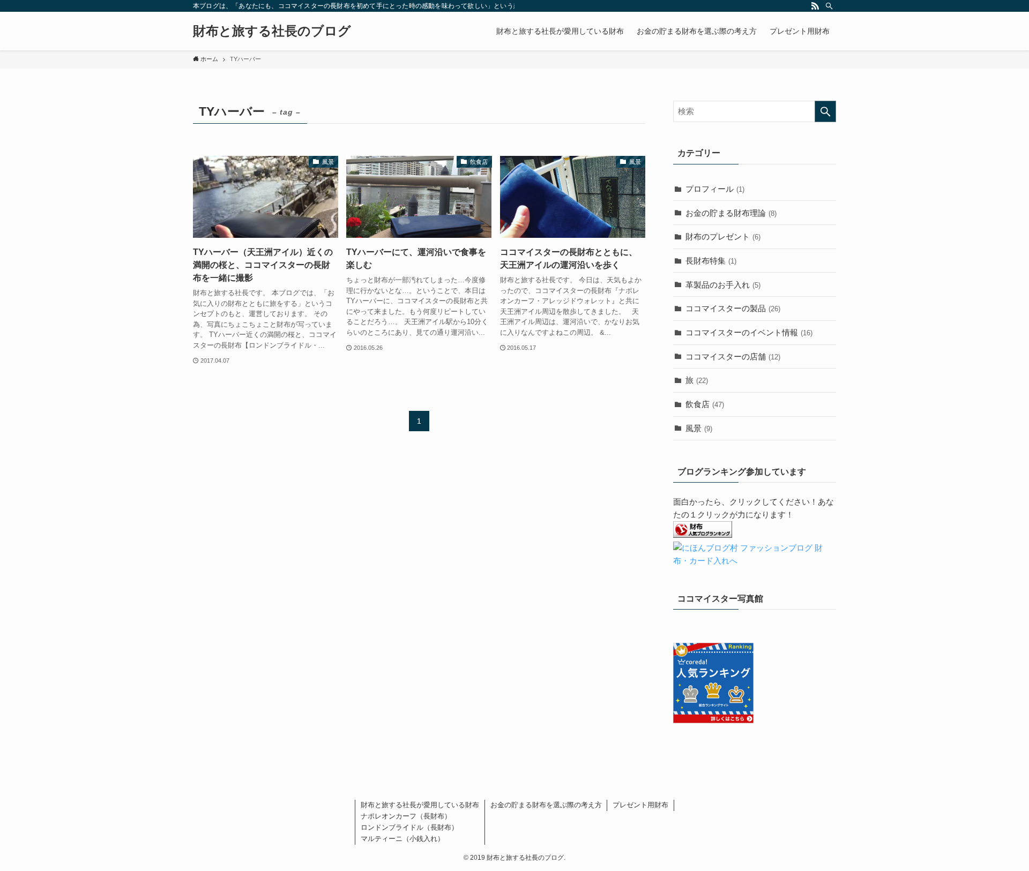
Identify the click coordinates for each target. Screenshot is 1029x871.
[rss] (815, 6)
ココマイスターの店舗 (732, 356)
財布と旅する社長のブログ (272, 31)
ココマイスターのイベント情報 (748, 332)
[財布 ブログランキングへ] (702, 534)
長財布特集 (710, 260)
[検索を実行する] (825, 111)
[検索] (829, 6)
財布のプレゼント (722, 236)
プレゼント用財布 (640, 805)
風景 (698, 428)
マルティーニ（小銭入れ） (402, 839)
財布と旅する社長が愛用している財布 (420, 805)
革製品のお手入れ (722, 284)
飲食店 (704, 404)
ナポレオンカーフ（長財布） (406, 816)
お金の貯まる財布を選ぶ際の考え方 (546, 805)
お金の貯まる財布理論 (731, 212)
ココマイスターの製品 (732, 308)
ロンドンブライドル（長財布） (409, 827)
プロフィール (714, 188)
